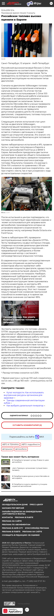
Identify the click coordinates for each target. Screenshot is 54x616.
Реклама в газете (24, 517)
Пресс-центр (36, 504)
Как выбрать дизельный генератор (25, 405)
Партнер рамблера (24, 603)
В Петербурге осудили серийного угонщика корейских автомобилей (29, 485)
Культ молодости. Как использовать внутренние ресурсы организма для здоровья (24, 395)
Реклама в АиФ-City (12, 528)
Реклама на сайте (12, 521)
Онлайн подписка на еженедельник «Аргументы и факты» (22, 512)
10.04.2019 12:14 (7, 10)
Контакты (7, 517)
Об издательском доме (15, 504)
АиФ (3, 59)
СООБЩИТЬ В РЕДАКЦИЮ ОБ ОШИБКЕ (21, 535)
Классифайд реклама (37, 528)
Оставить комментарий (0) (27, 425)
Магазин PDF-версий (13, 508)
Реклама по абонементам (16, 524)
